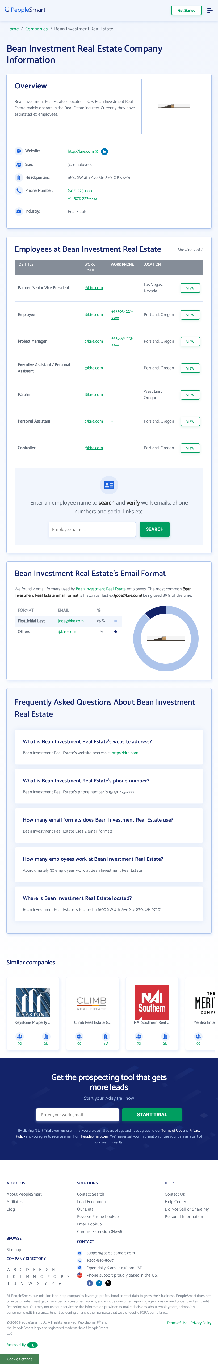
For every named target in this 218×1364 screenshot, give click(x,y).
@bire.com (94, 287)
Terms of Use (171, 1131)
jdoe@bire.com (71, 621)
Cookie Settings (19, 1359)
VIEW (190, 288)
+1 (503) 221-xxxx (122, 315)
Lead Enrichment (92, 1201)
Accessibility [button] (16, 1345)
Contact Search (90, 1194)
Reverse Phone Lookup (98, 1216)
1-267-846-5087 (100, 1260)
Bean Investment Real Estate (101, 589)
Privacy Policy (201, 1323)
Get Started (186, 11)
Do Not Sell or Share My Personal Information (187, 1213)
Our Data (85, 1209)
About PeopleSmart (24, 1194)
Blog (11, 1209)
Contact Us (175, 1194)
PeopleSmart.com (94, 1137)
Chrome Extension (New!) (99, 1231)
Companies (36, 29)
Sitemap (14, 1249)
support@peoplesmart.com (111, 1253)
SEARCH (155, 529)
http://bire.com (81, 151)
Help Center (175, 1201)
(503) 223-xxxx (80, 191)
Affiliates (15, 1201)
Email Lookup (89, 1224)
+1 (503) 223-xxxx (82, 199)
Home (12, 29)
